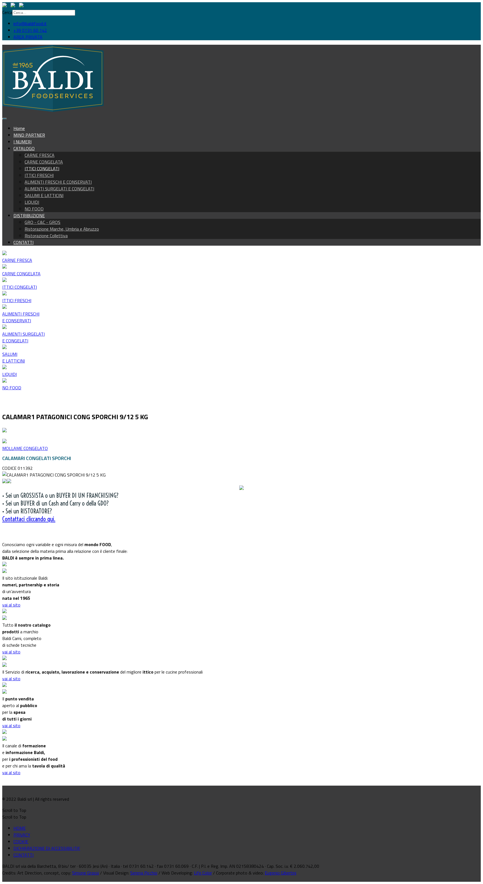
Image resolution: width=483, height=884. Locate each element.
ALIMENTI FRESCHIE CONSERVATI (20, 317)
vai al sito (11, 604)
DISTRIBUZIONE (29, 215)
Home (19, 128)
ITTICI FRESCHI (39, 175)
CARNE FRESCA (40, 155)
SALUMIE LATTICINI (13, 357)
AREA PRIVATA (27, 37)
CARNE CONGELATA (44, 161)
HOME (19, 828)
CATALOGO (24, 148)
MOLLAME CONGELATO (25, 448)
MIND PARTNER (29, 135)
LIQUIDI (32, 202)
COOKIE (20, 841)
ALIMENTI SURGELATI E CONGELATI (59, 188)
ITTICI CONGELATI (42, 168)
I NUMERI (22, 141)
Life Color (203, 872)
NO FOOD (34, 208)
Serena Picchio (143, 872)
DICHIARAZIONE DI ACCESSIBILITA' (46, 848)
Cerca (7, 12)
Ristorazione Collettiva (46, 235)
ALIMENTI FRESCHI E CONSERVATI (58, 182)
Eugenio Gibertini (280, 872)
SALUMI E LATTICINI (44, 195)
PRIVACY (21, 834)
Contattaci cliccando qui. (28, 519)
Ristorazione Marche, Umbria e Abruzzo (62, 229)
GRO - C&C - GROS (42, 222)
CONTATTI (23, 242)
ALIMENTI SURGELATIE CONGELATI (23, 337)
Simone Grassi (85, 872)
